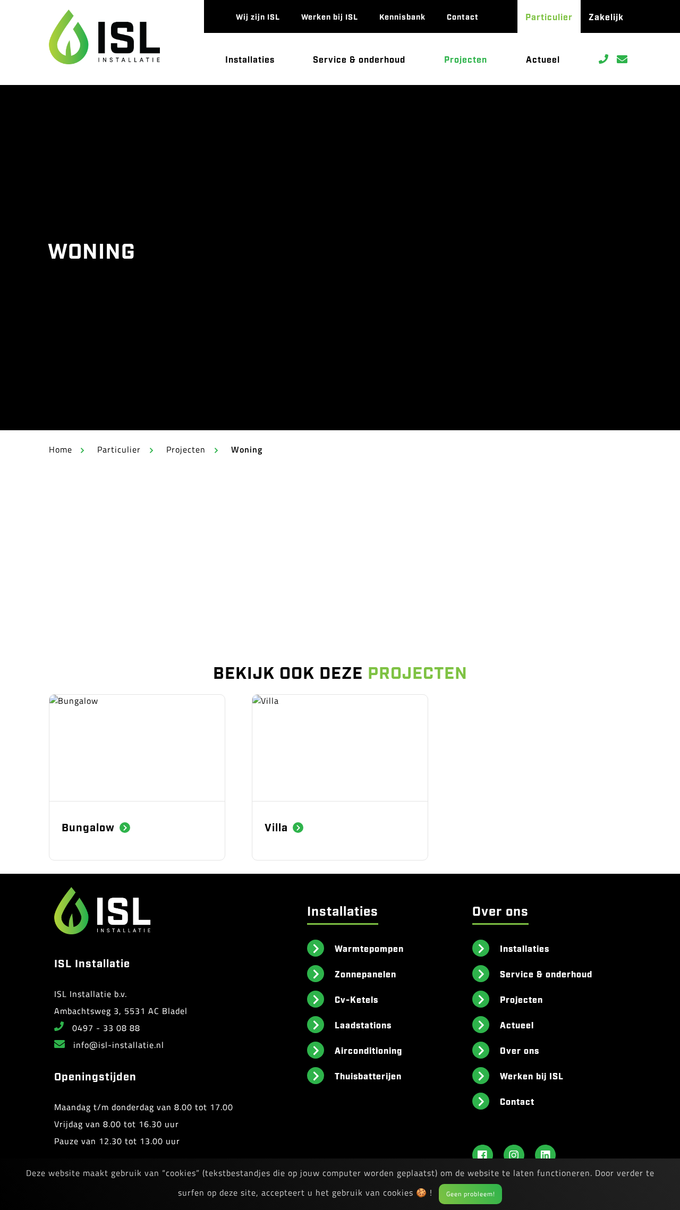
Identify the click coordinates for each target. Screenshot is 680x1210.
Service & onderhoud (359, 59)
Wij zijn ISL (258, 16)
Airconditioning (368, 1050)
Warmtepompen (369, 948)
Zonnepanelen (365, 973)
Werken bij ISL (329, 16)
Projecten (465, 59)
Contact (463, 16)
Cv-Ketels (356, 999)
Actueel (543, 59)
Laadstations (363, 1024)
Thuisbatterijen (368, 1075)
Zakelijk (606, 16)
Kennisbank (402, 16)
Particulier (549, 16)
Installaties (250, 59)
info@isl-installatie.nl (118, 1044)
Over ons (519, 1050)
